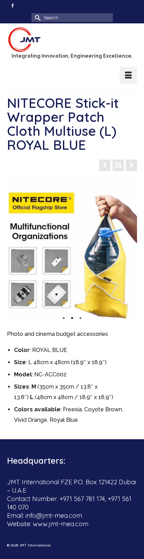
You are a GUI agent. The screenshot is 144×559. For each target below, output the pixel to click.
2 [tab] (72, 318)
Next (129, 254)
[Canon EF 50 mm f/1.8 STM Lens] (131, 165)
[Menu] (128, 75)
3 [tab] (80, 318)
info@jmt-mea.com (54, 516)
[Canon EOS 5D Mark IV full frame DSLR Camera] (104, 165)
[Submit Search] (36, 17)
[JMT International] (72, 39)
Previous (15, 254)
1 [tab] (63, 318)
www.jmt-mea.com (60, 524)
